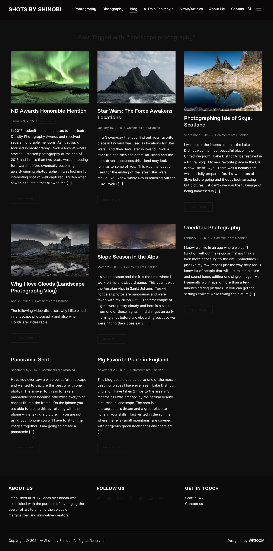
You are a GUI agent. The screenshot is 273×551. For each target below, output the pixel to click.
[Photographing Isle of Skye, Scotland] (223, 54)
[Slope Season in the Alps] (136, 227)
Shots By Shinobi (35, 9)
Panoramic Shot (30, 359)
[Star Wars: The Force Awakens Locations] (136, 54)
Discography (113, 9)
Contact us (194, 504)
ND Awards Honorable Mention (48, 111)
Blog (133, 9)
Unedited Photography (212, 227)
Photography (85, 9)
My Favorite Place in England (132, 359)
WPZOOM (256, 540)
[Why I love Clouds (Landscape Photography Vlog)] (50, 227)
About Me (217, 9)
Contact (237, 9)
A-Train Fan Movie (158, 9)
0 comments (47, 121)
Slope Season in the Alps (127, 257)
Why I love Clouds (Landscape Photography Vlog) (48, 287)
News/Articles (191, 9)
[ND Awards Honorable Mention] (50, 54)
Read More (25, 198)
